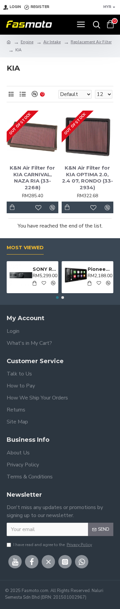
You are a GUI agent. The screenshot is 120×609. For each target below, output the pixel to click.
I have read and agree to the (52, 544)
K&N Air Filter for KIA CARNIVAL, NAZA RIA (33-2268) (32, 178)
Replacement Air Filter (91, 42)
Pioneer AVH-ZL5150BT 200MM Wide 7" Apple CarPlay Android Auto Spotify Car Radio (99, 269)
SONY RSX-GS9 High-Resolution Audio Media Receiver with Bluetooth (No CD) (44, 269)
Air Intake (52, 42)
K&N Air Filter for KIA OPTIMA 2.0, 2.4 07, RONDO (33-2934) (87, 178)
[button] (57, 297)
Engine (27, 42)
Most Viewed (25, 248)
